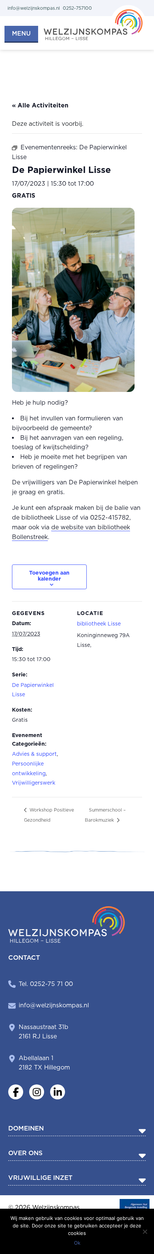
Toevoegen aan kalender (49, 576)
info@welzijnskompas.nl (54, 1005)
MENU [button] (21, 33)
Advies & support (34, 754)
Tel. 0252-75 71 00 (46, 983)
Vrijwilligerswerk (33, 783)
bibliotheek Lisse (99, 624)
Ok (77, 1243)
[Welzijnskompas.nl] (95, 21)
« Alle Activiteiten (40, 105)
